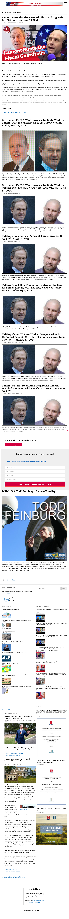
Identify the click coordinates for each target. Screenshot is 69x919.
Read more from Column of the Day (13, 877)
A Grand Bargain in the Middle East (10, 663)
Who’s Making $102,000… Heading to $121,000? (14, 652)
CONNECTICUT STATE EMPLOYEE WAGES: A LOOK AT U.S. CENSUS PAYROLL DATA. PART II (51, 712)
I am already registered (13, 445)
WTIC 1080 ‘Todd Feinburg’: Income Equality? (29, 491)
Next (13, 580)
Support (6, 601)
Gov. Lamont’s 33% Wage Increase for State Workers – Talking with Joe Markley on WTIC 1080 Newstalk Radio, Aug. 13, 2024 (34, 122)
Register (6, 599)
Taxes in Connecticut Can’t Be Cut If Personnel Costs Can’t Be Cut (17, 760)
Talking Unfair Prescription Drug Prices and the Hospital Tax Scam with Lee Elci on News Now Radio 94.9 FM (33, 388)
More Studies (6, 709)
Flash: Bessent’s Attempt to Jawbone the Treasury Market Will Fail (18, 717)
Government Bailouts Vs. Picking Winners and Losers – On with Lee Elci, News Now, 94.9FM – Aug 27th (51, 636)
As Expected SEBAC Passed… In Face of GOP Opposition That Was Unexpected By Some (17, 674)
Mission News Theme (29, 910)
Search (64, 588)
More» (8, 593)
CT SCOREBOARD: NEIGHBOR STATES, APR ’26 (51, 809)
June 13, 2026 (23, 809)
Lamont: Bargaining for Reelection (10, 609)
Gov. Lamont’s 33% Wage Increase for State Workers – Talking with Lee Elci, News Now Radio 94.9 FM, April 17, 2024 (34, 187)
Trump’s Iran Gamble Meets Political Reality (12, 642)
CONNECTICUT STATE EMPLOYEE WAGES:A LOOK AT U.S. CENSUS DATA (51, 761)
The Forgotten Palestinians (8, 631)
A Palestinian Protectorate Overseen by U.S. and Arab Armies (17, 686)
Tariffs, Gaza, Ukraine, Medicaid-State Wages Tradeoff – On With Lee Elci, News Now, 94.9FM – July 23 (50, 661)
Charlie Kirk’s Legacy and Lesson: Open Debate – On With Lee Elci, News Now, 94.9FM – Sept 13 (51, 623)
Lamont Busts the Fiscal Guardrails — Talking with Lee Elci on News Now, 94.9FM (32, 19)
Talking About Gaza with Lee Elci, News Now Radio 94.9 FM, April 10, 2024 (32, 238)
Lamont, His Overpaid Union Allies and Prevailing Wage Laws (16, 620)
